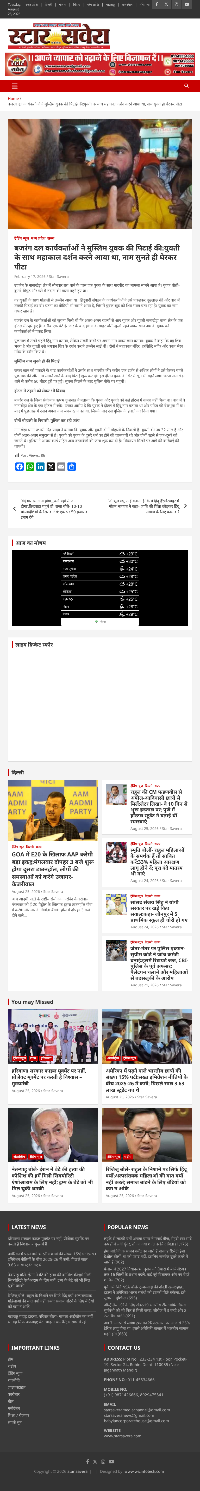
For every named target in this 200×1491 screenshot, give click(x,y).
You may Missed (32, 1001)
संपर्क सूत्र (15, 1422)
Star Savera (59, 276)
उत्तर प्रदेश (32, 4)
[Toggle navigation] (15, 86)
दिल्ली (48, 4)
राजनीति (14, 1380)
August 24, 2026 (144, 880)
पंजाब (62, 4)
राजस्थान (127, 4)
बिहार (76, 4)
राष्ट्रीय (128, 1156)
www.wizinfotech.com (144, 1471)
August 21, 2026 (144, 984)
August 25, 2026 (26, 891)
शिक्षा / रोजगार (18, 1415)
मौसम (103, 622)
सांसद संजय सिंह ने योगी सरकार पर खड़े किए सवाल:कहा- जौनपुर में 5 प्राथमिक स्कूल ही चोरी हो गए (159, 911)
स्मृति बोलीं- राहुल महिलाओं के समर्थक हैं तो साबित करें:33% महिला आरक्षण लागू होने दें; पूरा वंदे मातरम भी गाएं (157, 862)
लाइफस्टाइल (17, 1387)
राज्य (50, 238)
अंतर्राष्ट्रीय (113, 1058)
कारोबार (14, 1394)
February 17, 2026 (30, 276)
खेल (11, 1401)
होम (10, 1359)
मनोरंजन (14, 1408)
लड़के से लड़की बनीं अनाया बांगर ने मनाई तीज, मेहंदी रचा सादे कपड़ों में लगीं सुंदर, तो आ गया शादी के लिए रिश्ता (148, 1241)
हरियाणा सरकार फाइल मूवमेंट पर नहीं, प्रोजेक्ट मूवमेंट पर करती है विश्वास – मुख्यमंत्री (49, 1077)
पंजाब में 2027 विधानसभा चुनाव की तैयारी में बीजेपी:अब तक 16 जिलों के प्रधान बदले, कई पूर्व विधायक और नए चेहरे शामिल (146, 1274)
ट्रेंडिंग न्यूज (21, 238)
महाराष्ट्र (110, 4)
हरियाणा (144, 4)
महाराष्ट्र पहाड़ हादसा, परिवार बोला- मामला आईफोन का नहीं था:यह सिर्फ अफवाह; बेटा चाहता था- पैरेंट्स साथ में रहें (50, 1319)
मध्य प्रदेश (93, 4)
